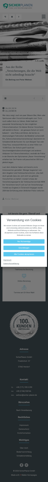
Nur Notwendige (24, 241)
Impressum (7, 260)
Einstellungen (24, 248)
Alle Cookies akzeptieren (24, 254)
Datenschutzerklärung (11, 264)
